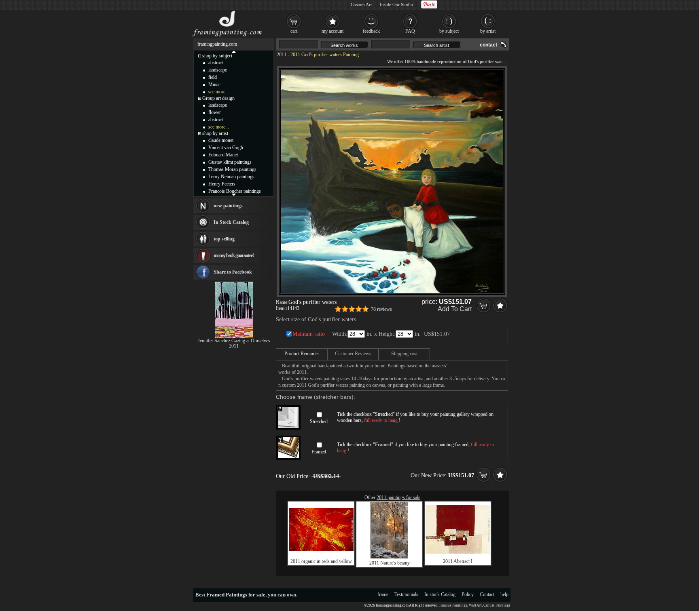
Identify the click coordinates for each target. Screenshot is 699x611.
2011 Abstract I (457, 561)
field (212, 77)
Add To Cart (455, 309)
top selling (224, 239)
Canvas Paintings (496, 605)
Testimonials (406, 594)
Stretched (319, 421)
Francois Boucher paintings (234, 191)
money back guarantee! (234, 255)
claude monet (220, 140)
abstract (215, 62)
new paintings (228, 206)
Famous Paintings (453, 605)
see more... (218, 92)
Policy (468, 594)
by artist (488, 31)
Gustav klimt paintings (230, 162)
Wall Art (475, 605)
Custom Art (361, 4)
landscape (217, 70)
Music (214, 84)
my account (332, 31)
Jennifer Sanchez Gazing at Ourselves (234, 340)
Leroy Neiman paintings (231, 176)
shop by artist (215, 133)
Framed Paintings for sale (235, 595)
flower (214, 112)
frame (382, 594)
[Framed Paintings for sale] (227, 36)
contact (488, 45)
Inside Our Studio (396, 4)
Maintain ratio (308, 334)
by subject (449, 31)
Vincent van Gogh (225, 147)
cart (293, 31)
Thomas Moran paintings (232, 169)
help (504, 594)
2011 (281, 54)
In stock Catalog (439, 594)
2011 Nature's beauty (389, 563)
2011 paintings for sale (398, 497)
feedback (371, 31)
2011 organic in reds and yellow (321, 561)
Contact (487, 594)
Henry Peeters (221, 184)
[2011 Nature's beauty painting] (389, 557)
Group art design (218, 98)
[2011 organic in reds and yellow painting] (321, 549)
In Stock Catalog (231, 222)
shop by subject (217, 56)
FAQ (410, 31)
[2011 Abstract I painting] (458, 552)
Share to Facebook (233, 272)
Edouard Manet (223, 155)
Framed (318, 452)
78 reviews (381, 309)
